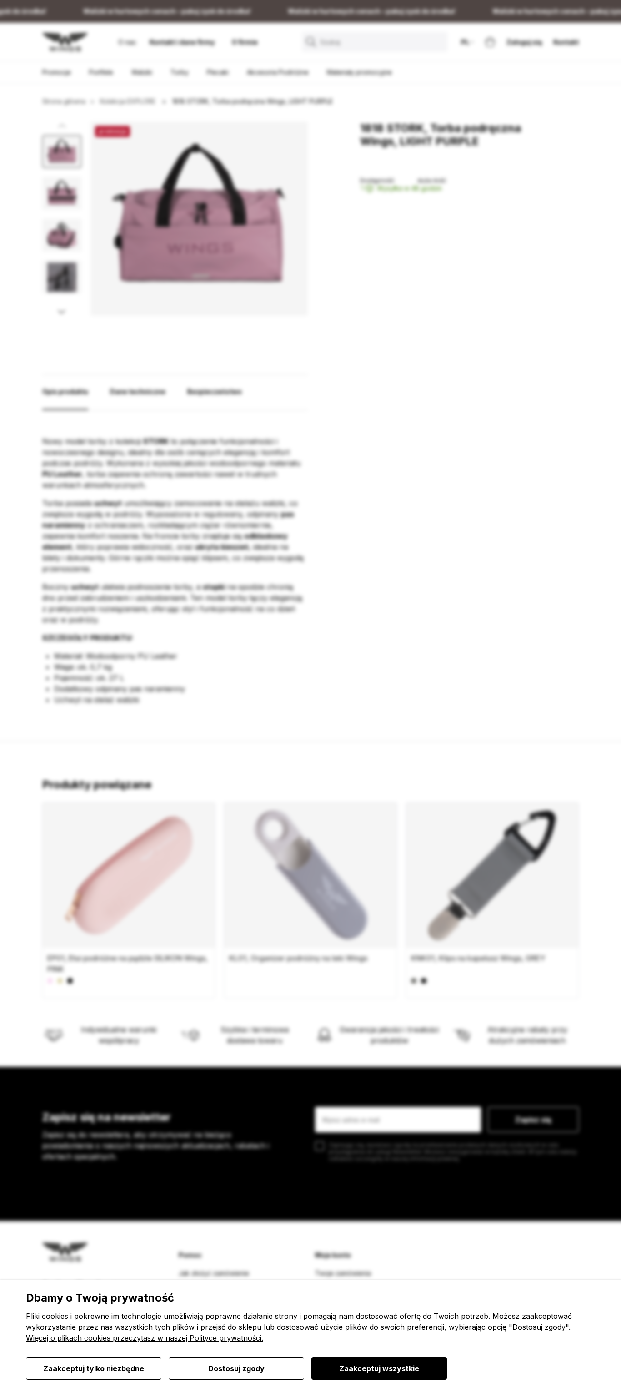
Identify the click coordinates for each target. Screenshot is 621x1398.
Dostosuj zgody (236, 1368)
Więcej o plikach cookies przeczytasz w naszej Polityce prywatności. (144, 1337)
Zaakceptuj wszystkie (379, 1368)
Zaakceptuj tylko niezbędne (93, 1368)
